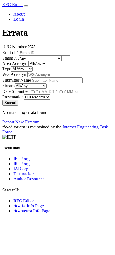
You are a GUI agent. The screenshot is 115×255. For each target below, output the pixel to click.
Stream (8, 85)
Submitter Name (16, 80)
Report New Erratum (20, 122)
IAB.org (20, 168)
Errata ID (10, 52)
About (19, 14)
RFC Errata (12, 4)
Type (6, 68)
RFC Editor (23, 200)
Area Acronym (15, 63)
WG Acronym (14, 74)
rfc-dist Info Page (28, 205)
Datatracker (23, 173)
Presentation (13, 96)
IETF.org (21, 158)
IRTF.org (21, 163)
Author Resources (29, 178)
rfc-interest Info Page (31, 210)
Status (7, 58)
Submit (10, 103)
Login (18, 19)
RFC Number (14, 46)
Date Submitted (16, 91)
